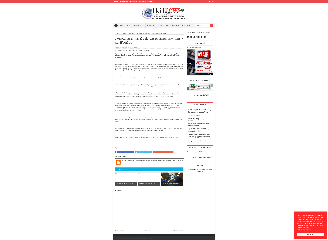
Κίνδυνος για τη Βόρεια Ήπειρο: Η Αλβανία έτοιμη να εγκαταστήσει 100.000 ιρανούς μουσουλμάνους (198, 130)
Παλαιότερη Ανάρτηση (178, 230)
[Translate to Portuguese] (211, 170)
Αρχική (116, 1)
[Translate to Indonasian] (202, 170)
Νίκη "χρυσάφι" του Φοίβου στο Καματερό (199, 141)
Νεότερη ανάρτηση (120, 230)
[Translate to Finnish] (199, 170)
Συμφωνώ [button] (310, 234)
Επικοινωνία (133, 1)
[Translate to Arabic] (194, 170)
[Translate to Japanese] (206, 170)
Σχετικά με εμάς (124, 1)
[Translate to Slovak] (200, 171)
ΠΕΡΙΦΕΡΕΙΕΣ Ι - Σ (152, 26)
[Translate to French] (188, 170)
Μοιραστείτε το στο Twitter (145, 152)
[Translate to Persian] (207, 170)
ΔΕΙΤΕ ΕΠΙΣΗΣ (186, 26)
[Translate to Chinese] (195, 170)
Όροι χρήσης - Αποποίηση (146, 1)
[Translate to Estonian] (197, 170)
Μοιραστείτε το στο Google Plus (165, 152)
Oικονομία (136, 47)
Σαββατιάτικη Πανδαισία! (194, 115)
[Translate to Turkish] (192, 170)
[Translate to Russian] (199, 171)
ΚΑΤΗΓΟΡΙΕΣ (164, 26)
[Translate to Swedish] (202, 171)
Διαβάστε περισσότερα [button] (303, 230)
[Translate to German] (190, 170)
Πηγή (116, 148)
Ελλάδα (131, 47)
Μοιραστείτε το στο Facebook (126, 152)
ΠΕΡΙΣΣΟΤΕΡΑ (175, 26)
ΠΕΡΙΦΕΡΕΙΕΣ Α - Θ (138, 26)
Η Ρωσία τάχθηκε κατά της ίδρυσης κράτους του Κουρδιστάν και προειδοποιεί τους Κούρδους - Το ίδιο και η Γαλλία (199, 111)
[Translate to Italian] (204, 170)
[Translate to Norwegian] (209, 170)
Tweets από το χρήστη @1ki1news (195, 151)
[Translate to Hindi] (200, 170)
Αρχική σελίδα (148, 230)
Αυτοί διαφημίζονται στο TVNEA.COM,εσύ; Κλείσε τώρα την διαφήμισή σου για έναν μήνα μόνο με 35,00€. (199, 136)
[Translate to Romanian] (197, 171)
